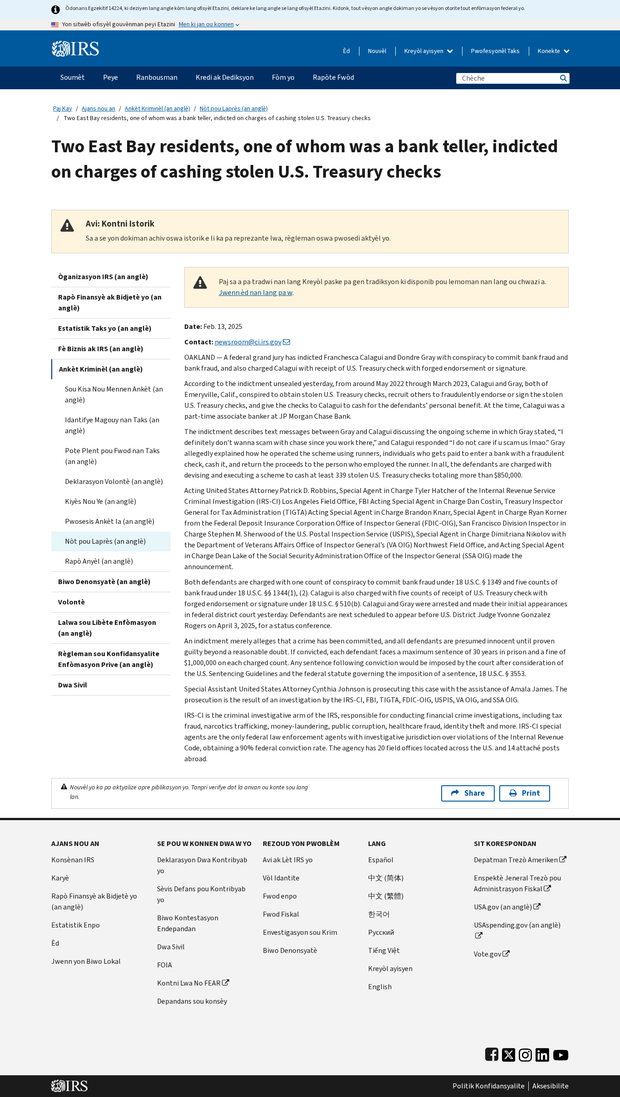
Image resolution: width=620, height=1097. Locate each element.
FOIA (164, 965)
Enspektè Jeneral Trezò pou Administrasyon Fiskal (517, 883)
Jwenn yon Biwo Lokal (86, 961)
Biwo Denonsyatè (290, 950)
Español (381, 860)
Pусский (381, 932)
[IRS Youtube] (561, 1053)
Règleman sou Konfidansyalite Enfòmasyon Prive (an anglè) (108, 659)
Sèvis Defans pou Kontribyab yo (201, 894)
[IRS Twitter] (509, 1053)
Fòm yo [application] (283, 77)
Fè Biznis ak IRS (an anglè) (100, 348)
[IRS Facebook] (491, 1053)
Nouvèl (377, 51)
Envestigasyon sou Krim (300, 932)
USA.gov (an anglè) (503, 907)
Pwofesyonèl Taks (495, 51)
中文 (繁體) (385, 896)
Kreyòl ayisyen (424, 51)
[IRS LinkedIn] (542, 1053)
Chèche (563, 78)
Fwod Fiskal (281, 914)
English (380, 986)
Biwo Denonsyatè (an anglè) (104, 581)
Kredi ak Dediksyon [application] (225, 77)
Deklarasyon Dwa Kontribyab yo (202, 865)
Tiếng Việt (384, 950)
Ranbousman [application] (156, 77)
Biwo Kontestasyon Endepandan (187, 923)
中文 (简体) (385, 878)
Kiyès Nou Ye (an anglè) (100, 501)
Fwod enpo (280, 896)
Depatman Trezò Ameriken (516, 860)
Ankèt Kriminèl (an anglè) (157, 108)
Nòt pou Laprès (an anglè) (234, 108)
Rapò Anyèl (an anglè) (99, 561)
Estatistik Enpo (75, 925)
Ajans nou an (98, 108)
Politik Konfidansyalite (489, 1086)
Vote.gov (487, 954)
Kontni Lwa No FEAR (189, 983)
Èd (346, 51)
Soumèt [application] (72, 77)
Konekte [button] (549, 51)
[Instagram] (525, 1053)
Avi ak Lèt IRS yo (288, 860)
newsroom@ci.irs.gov (248, 342)
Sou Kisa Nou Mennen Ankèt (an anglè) (114, 394)
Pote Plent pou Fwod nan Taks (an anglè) (112, 456)
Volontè (71, 602)
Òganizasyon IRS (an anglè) (103, 276)
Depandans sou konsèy (192, 1001)
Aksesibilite (550, 1086)
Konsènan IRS (72, 860)
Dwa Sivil (72, 685)
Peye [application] (110, 77)
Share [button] (474, 793)
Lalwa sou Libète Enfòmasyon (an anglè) (107, 628)
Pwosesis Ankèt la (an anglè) (109, 521)
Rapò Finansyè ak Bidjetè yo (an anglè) (110, 302)
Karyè (60, 878)
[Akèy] (75, 45)
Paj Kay (62, 108)
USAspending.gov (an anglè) (517, 925)
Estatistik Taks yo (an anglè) (105, 328)
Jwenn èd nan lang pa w (255, 292)
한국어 (379, 914)
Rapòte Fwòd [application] (333, 77)
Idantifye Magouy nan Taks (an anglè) (112, 425)
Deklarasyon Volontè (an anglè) (114, 481)
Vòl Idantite (281, 878)
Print (531, 793)
